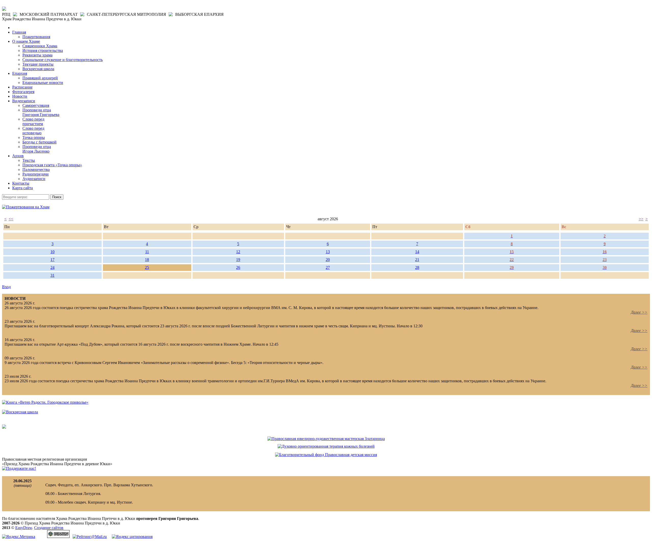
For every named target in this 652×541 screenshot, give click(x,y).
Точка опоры (33, 137)
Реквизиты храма (37, 55)
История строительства (42, 50)
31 (52, 275)
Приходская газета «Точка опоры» (52, 165)
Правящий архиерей (40, 78)
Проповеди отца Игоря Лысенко (36, 148)
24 (52, 267)
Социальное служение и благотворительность (62, 59)
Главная (19, 32)
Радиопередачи (35, 174)
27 (328, 267)
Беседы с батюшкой (39, 142)
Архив (18, 156)
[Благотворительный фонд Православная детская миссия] (326, 454)
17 (52, 259)
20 (328, 259)
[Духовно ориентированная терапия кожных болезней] (326, 446)
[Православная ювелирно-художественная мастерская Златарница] (326, 438)
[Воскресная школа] (20, 412)
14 (417, 252)
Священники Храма (39, 46)
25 (147, 267)
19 (238, 259)
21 (417, 259)
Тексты (28, 160)
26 (238, 267)
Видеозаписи (23, 101)
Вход (6, 287)
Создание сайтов (48, 527)
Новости (19, 96)
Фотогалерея (23, 92)
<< (11, 219)
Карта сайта (22, 188)
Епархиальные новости (42, 82)
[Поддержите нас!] (19, 468)
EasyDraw (23, 527)
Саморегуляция (35, 105)
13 (328, 252)
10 (52, 252)
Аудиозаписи (33, 179)
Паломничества (36, 169)
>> (641, 219)
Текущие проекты (37, 64)
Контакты (20, 183)
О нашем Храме (26, 41)
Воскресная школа (38, 69)
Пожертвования (36, 37)
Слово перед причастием (33, 121)
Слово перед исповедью (33, 130)
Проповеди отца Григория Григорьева (40, 112)
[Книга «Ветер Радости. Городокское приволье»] (45, 402)
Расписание (22, 87)
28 (417, 267)
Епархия (19, 73)
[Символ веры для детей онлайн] (4, 427)
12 (238, 252)
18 (147, 259)
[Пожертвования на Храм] (25, 207)
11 (147, 252)
